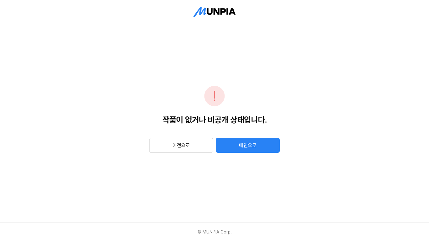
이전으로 (181, 145)
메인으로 (248, 145)
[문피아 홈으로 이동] (214, 12)
